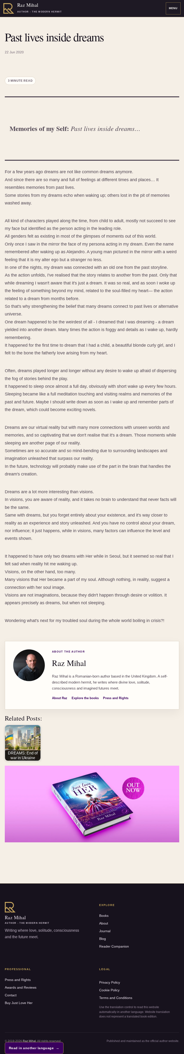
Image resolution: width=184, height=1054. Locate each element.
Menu (173, 8)
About (103, 923)
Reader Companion (114, 946)
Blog (102, 939)
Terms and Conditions (115, 998)
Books (104, 916)
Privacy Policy (109, 982)
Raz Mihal (29, 1041)
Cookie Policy (109, 990)
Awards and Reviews (20, 987)
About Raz (59, 698)
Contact (11, 995)
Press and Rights (115, 698)
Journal (104, 931)
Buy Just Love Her (19, 1003)
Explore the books (85, 698)
